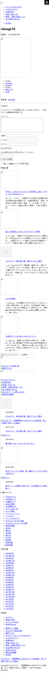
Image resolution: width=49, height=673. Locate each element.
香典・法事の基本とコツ (15, 17)
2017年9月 (9, 599)
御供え (8, 530)
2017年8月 (9, 602)
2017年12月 (10, 592)
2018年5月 (9, 580)
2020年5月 (9, 568)
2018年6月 (9, 577)
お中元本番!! (10, 299)
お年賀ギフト (10, 499)
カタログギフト (11, 9)
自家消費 (9, 542)
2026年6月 (9, 553)
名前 (3, 136)
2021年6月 (9, 558)
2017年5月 (9, 609)
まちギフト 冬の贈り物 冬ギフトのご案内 (23, 431)
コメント (4, 116)
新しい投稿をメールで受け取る (16, 164)
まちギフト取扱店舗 (13, 631)
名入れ (8, 528)
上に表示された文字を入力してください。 (18, 152)
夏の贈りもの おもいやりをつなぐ (20, 443)
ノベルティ (10, 516)
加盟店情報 (10, 526)
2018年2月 (9, 587)
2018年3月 (9, 585)
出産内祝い (10, 12)
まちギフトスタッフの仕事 (16, 523)
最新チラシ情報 (11, 628)
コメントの (11, 622)
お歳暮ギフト (10, 502)
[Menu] (46, 2)
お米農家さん (10, 506)
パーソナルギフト (12, 518)
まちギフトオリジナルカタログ (18, 636)
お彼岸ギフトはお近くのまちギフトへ (20, 336)
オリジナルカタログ (13, 7)
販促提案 (9, 545)
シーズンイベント (12, 514)
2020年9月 (9, 563)
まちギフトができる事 (14, 521)
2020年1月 (9, 570)
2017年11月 (10, 594)
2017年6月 (9, 606)
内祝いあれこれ (11, 14)
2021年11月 (10, 556)
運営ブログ (10, 633)
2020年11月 (10, 561)
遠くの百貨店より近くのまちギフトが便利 (22, 232)
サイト (3, 144)
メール (4, 140)
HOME (8, 655)
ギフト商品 (10, 511)
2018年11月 (10, 575)
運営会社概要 (10, 652)
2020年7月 (9, 565)
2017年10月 (10, 597)
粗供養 (8, 540)
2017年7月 (9, 604)
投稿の (10, 620)
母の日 (8, 535)
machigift (11, 100)
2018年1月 (9, 589)
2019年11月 (10, 573)
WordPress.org (10, 624)
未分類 (8, 533)
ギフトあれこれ (11, 509)
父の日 (8, 538)
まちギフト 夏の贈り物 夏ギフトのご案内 (23, 261)
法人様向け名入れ (12, 19)
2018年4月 (9, 582)
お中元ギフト (10, 497)
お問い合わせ (10, 650)
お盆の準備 (10, 504)
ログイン (9, 617)
